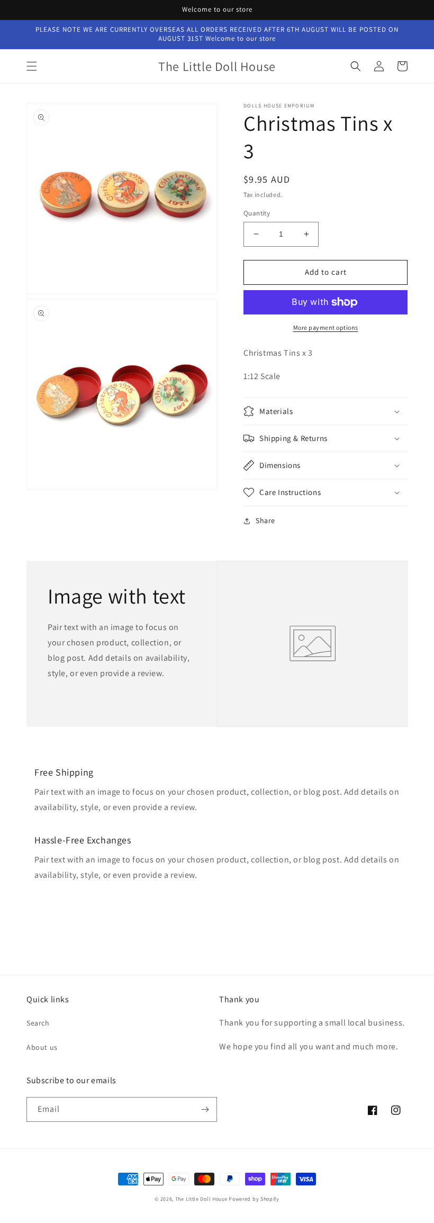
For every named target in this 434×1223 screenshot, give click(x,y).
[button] (31, 66)
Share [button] (265, 520)
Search (38, 1023)
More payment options (325, 327)
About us (42, 1047)
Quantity (256, 213)
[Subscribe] (204, 1109)
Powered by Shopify (254, 1198)
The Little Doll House (201, 1198)
